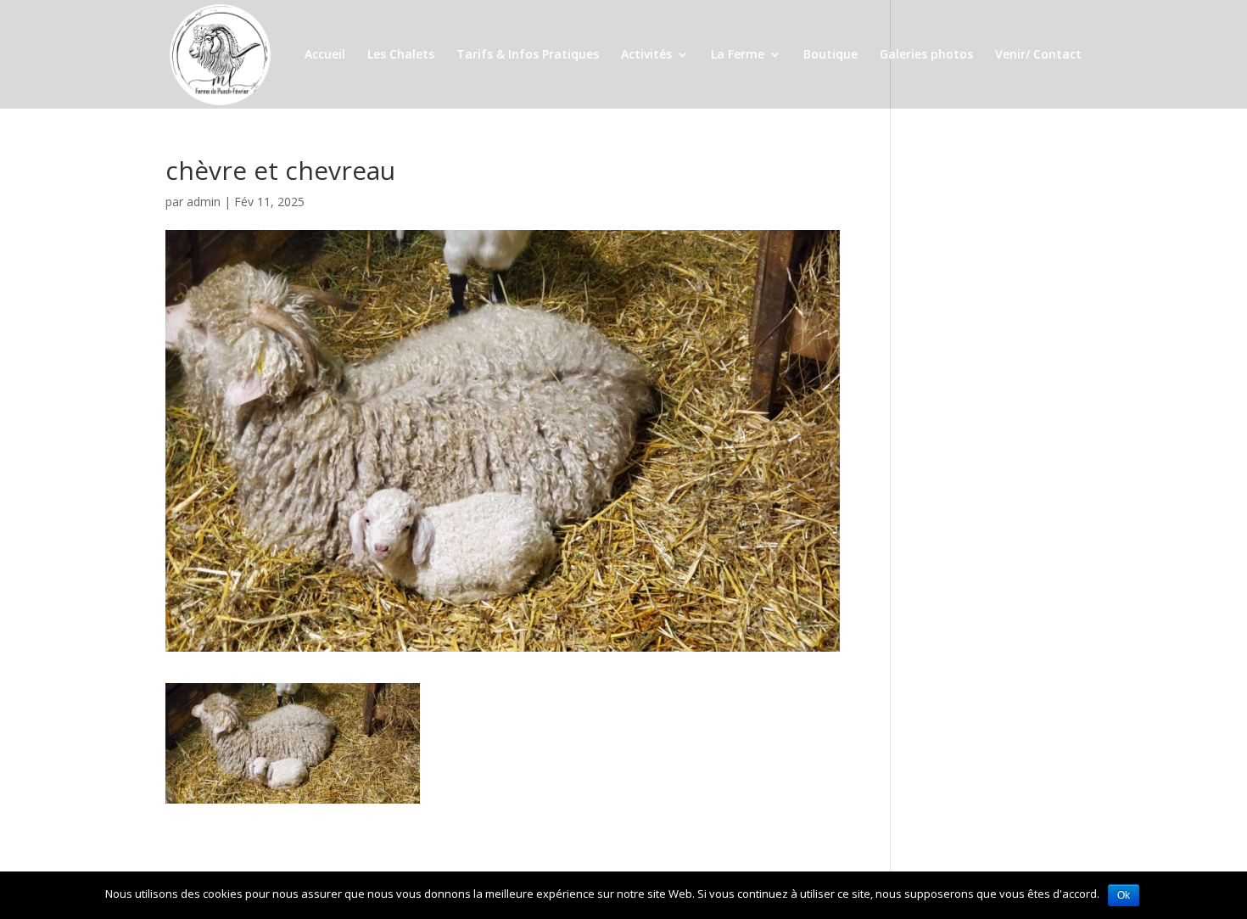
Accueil (325, 55)
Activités (646, 55)
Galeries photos (926, 55)
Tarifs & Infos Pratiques (527, 55)
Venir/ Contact (1038, 55)
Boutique (830, 55)
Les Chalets (400, 55)
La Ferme (737, 55)
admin (204, 201)
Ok (1123, 895)
